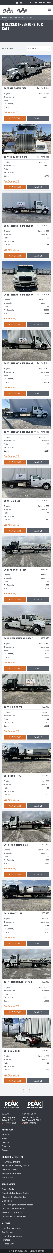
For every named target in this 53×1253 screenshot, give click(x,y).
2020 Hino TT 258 (13, 707)
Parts (4, 1138)
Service (5, 1142)
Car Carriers (7, 1232)
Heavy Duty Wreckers (12, 1236)
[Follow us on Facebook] (17, 3)
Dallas (33, 2)
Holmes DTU (8, 1243)
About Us (6, 1134)
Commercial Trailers (12, 1156)
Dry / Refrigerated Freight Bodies (17, 1204)
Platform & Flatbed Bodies (14, 1197)
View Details (15, 118)
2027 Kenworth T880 (15, 88)
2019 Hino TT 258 (13, 775)
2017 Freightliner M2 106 (18, 982)
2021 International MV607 (18, 638)
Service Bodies (8, 1189)
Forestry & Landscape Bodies (15, 1193)
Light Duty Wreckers (11, 1228)
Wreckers (6, 1223)
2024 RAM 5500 (12, 500)
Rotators (6, 1239)
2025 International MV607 (18, 225)
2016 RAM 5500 (12, 1050)
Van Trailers (7, 1177)
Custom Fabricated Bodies (14, 1216)
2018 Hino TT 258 (13, 913)
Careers (5, 1150)
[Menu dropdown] (49, 9)
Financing (6, 1146)
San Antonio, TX (11, 112)
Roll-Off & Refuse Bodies (13, 1208)
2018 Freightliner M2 (16, 844)
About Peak (7, 1129)
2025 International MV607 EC (20, 432)
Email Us (38, 118)
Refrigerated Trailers (11, 1173)
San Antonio (45, 2)
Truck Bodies (8, 1184)
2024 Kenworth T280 (15, 569)
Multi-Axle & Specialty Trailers (15, 1165)
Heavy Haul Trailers (11, 1161)
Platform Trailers (10, 1169)
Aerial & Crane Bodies (12, 1212)
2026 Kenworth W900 (16, 157)
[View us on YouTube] (21, 2)
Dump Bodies (8, 1200)
